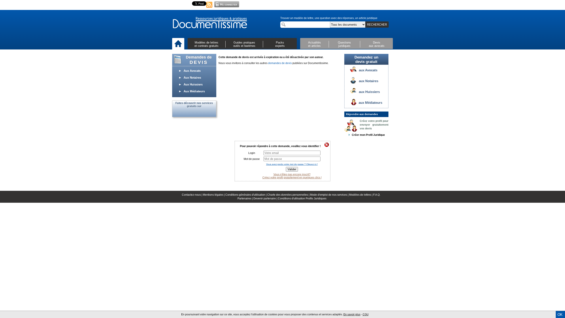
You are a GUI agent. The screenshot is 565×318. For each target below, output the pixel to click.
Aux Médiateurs (193, 91)
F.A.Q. (376, 194)
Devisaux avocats (376, 44)
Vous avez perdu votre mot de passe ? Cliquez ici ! (292, 164)
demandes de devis (280, 63)
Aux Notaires (191, 77)
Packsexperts (280, 44)
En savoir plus (351, 314)
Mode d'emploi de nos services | (329, 194)
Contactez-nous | (192, 194)
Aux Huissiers (192, 84)
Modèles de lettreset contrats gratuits (206, 44)
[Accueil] (178, 44)
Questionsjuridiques (344, 44)
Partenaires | (245, 198)
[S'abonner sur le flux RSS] (209, 8)
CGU (366, 314)
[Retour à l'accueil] (209, 23)
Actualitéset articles (314, 44)
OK (560, 314)
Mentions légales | (214, 194)
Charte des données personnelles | (288, 194)
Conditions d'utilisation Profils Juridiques (302, 198)
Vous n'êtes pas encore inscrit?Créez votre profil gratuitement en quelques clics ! (292, 176)
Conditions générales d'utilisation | (246, 194)
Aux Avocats (191, 70)
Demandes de (199, 60)
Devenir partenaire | (265, 198)
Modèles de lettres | (361, 194)
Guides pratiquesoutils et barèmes (244, 44)
